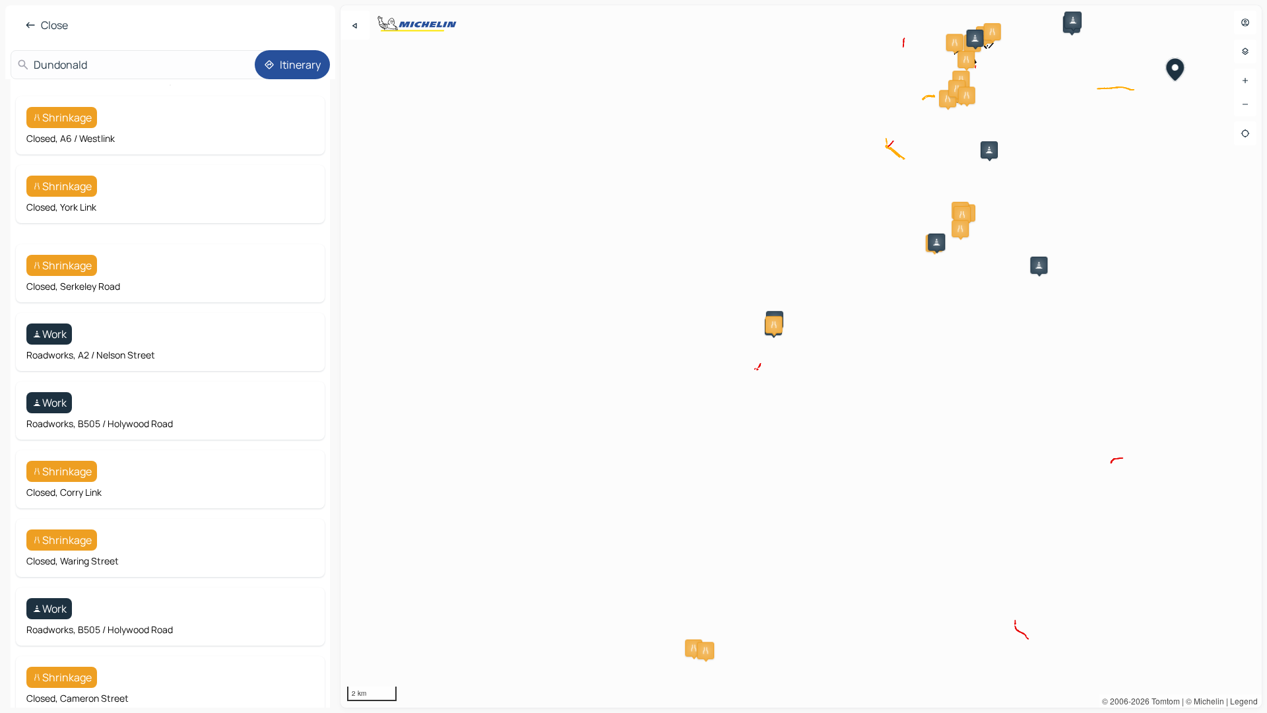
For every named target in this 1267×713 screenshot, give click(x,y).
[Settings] (1245, 51)
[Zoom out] (1245, 104)
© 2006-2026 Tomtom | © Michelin (1163, 700)
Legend (1244, 700)
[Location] (1245, 133)
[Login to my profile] (1245, 22)
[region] (801, 356)
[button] (954, 42)
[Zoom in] (1245, 80)
